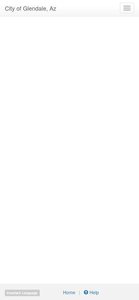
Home (69, 292)
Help (93, 292)
